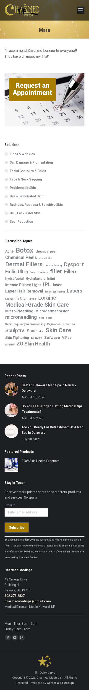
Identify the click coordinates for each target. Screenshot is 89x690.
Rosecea (69, 324)
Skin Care (58, 330)
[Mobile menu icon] (80, 10)
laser (57, 284)
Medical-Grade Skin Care (37, 305)
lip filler (21, 298)
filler (56, 271)
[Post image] (11, 389)
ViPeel (67, 338)
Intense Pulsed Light (23, 284)
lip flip (32, 298)
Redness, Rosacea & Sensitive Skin (36, 204)
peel (41, 317)
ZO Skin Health (33, 344)
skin (41, 331)
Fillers (71, 271)
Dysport (74, 264)
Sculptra (15, 330)
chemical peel (45, 251)
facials (43, 272)
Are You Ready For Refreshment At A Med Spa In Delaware (53, 429)
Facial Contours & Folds (28, 171)
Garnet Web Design (60, 683)
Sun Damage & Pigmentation (31, 162)
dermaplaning (53, 265)
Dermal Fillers (23, 264)
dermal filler (46, 258)
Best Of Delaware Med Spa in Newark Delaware (49, 387)
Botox (24, 250)
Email (10, 505)
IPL (47, 284)
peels (49, 317)
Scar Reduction (21, 221)
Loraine (47, 298)
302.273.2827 (15, 596)
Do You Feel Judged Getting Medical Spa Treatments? (52, 408)
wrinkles (10, 344)
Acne (9, 251)
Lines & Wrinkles (22, 154)
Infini (51, 279)
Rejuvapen (53, 324)
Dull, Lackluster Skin (25, 213)
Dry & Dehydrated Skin (26, 196)
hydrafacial (14, 279)
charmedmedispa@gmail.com (28, 601)
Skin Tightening (17, 338)
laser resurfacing (55, 291)
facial (33, 272)
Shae (32, 330)
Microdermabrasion (52, 311)
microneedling (21, 317)
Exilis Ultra (16, 271)
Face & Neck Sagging (26, 179)
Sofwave (52, 337)
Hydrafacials (35, 278)
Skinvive (36, 338)
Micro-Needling (19, 311)
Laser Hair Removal (24, 291)
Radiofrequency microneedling (25, 324)
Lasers (74, 290)
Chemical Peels (21, 257)
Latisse (9, 298)
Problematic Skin (23, 188)
